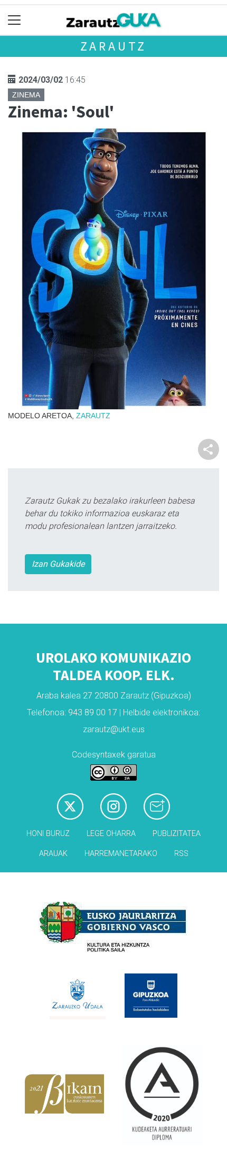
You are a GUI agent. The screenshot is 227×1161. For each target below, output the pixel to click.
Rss (181, 853)
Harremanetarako (120, 853)
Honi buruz (48, 833)
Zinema (26, 95)
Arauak (53, 853)
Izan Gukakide (58, 564)
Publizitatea (177, 833)
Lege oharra (111, 833)
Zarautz (113, 46)
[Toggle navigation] (14, 20)
